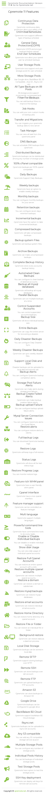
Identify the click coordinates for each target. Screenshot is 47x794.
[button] (4, 4)
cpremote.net (20, 791)
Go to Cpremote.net (23, 5)
